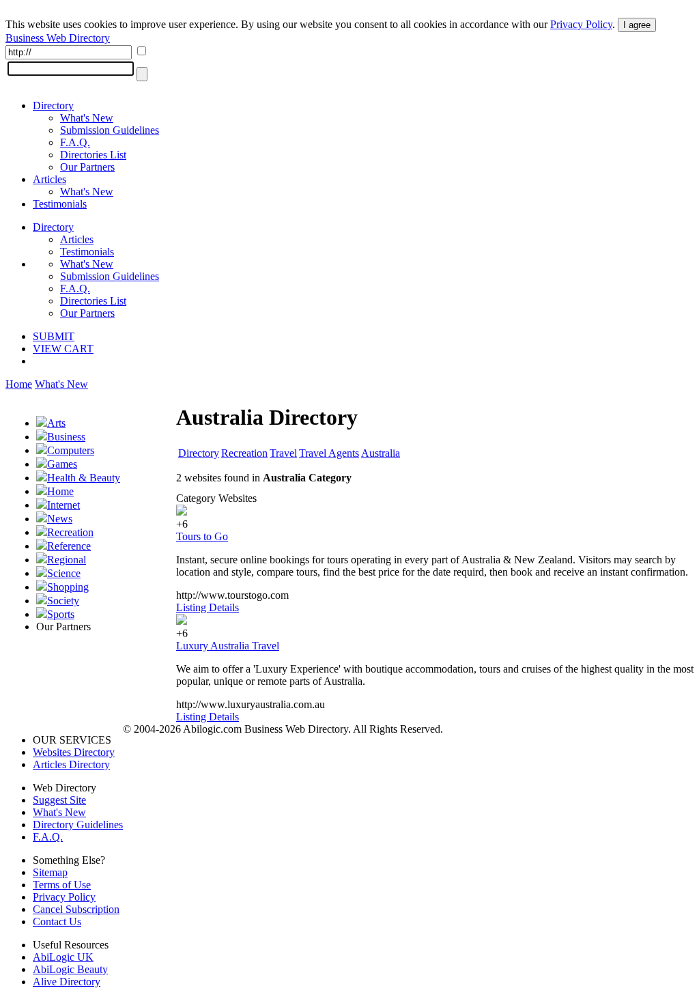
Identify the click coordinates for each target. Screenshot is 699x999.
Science (64, 573)
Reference (69, 546)
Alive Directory (66, 981)
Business (66, 436)
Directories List (93, 154)
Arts (56, 423)
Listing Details (207, 607)
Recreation (70, 532)
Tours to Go (202, 536)
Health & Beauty (83, 477)
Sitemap (50, 872)
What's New (86, 118)
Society (63, 600)
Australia (380, 453)
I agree (637, 25)
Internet (63, 505)
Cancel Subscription (76, 909)
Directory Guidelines (78, 824)
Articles (49, 179)
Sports (60, 614)
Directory (53, 105)
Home (18, 384)
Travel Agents (329, 453)
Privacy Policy (581, 24)
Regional (66, 559)
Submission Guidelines (109, 130)
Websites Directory (74, 752)
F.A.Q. (75, 142)
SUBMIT (53, 336)
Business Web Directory (57, 38)
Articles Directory (71, 764)
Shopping (68, 587)
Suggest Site (59, 800)
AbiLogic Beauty (70, 969)
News (59, 518)
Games (62, 464)
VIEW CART (63, 348)
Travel (283, 453)
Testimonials (60, 204)
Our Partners (87, 167)
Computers (70, 450)
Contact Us (57, 921)
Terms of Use (62, 884)
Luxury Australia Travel (227, 645)
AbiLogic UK (63, 957)
